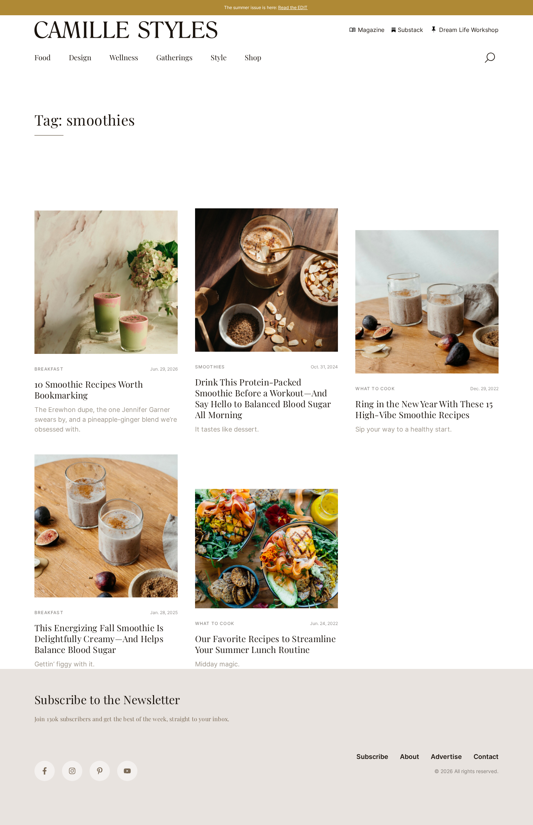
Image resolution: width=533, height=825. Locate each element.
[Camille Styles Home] (127, 30)
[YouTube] (127, 771)
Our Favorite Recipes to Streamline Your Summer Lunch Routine (265, 644)
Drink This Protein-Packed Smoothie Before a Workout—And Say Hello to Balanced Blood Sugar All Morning (263, 398)
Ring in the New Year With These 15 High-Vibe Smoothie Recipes (424, 409)
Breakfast (48, 369)
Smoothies (210, 366)
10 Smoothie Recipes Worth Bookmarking (88, 389)
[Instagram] (72, 771)
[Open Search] (490, 57)
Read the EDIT (292, 7)
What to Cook (374, 388)
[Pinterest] (100, 771)
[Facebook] (44, 771)
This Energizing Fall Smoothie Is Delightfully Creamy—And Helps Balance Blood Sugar (99, 638)
